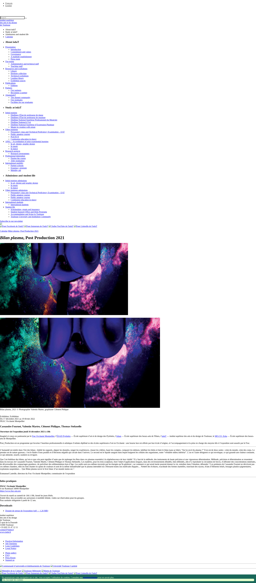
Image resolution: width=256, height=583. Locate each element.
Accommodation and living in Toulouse (27, 214)
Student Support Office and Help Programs (29, 212)
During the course (18, 158)
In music (14, 146)
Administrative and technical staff (25, 64)
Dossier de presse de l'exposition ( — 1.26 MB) (26, 511)
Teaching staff (17, 66)
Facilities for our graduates (22, 102)
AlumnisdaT (10, 95)
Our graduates (17, 100)
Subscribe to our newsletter (11, 221)
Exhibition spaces (18, 81)
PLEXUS (15, 137)
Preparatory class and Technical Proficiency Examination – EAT (38, 132)
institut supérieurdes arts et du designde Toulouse (8, 22)
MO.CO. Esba (221, 436)
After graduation (18, 161)
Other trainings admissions (16, 190)
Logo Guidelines (12, 546)
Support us (9, 560)
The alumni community (20, 97)
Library (14, 71)
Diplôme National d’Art (21, 122)
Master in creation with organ (23, 127)
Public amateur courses (20, 134)
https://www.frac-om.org (10, 491)
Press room (15, 59)
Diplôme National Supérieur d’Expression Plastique (32, 125)
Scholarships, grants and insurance (25, 209)
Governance (16, 54)
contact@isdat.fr (7, 530)
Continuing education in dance (23, 139)
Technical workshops (20, 76)
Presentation (10, 47)
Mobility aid (16, 170)
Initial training (11, 113)
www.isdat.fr (5, 532)
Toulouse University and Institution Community (31, 217)
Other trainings (11, 129)
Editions (14, 85)
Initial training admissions (16, 180)
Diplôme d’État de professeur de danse (27, 115)
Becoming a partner (19, 93)
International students (14, 202)
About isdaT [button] (10, 29)
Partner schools (17, 165)
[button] (128, 10)
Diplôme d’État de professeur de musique (28, 117)
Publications (10, 83)
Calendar (9, 37)
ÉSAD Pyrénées (64, 436)
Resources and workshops (16, 69)
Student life (10, 207)
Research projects (12, 151)
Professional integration (15, 156)
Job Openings (11, 543)
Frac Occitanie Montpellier (43, 436)
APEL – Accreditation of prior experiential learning (26, 141)
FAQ (7, 555)
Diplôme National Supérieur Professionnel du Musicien (34, 120)
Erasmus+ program (19, 168)
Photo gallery (11, 553)
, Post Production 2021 (23, 231)
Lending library (17, 78)
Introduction (16, 49)
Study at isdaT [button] (11, 32)
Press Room (10, 558)
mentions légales (90, 577)
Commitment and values (21, 52)
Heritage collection (19, 73)
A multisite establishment (21, 57)
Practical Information (14, 541)
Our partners (16, 90)
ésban (118, 436)
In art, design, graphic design (23, 144)
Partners (8, 88)
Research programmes (20, 153)
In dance (14, 149)
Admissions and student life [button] (17, 34)
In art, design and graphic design (24, 183)
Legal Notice (10, 548)
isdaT (164, 436)
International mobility (14, 163)
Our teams (9, 61)
